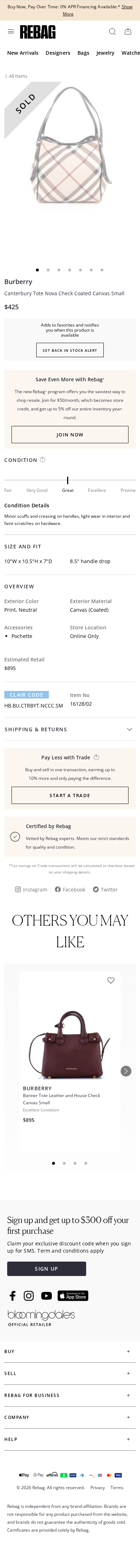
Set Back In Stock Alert (70, 350)
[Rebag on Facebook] (13, 1295)
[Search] (112, 31)
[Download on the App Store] (72, 1295)
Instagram (35, 889)
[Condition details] (42, 459)
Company (16, 1417)
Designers (58, 52)
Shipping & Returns (36, 729)
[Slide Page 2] (64, 1163)
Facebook (74, 889)
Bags (83, 52)
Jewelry (106, 52)
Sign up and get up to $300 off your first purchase (68, 1225)
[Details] (96, 757)
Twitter (109, 889)
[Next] (126, 1071)
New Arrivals (22, 52)
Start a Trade (70, 795)
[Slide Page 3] (75, 1163)
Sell (10, 1373)
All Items (18, 76)
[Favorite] (111, 980)
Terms (117, 1487)
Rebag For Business (32, 1395)
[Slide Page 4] (86, 1163)
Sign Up (46, 1268)
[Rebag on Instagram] (29, 1296)
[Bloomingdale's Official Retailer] (41, 1316)
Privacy (97, 1487)
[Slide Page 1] (53, 1163)
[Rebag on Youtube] (47, 1296)
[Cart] (127, 31)
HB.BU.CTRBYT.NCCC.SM (33, 705)
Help (10, 1439)
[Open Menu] (10, 31)
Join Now (70, 434)
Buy (9, 1351)
